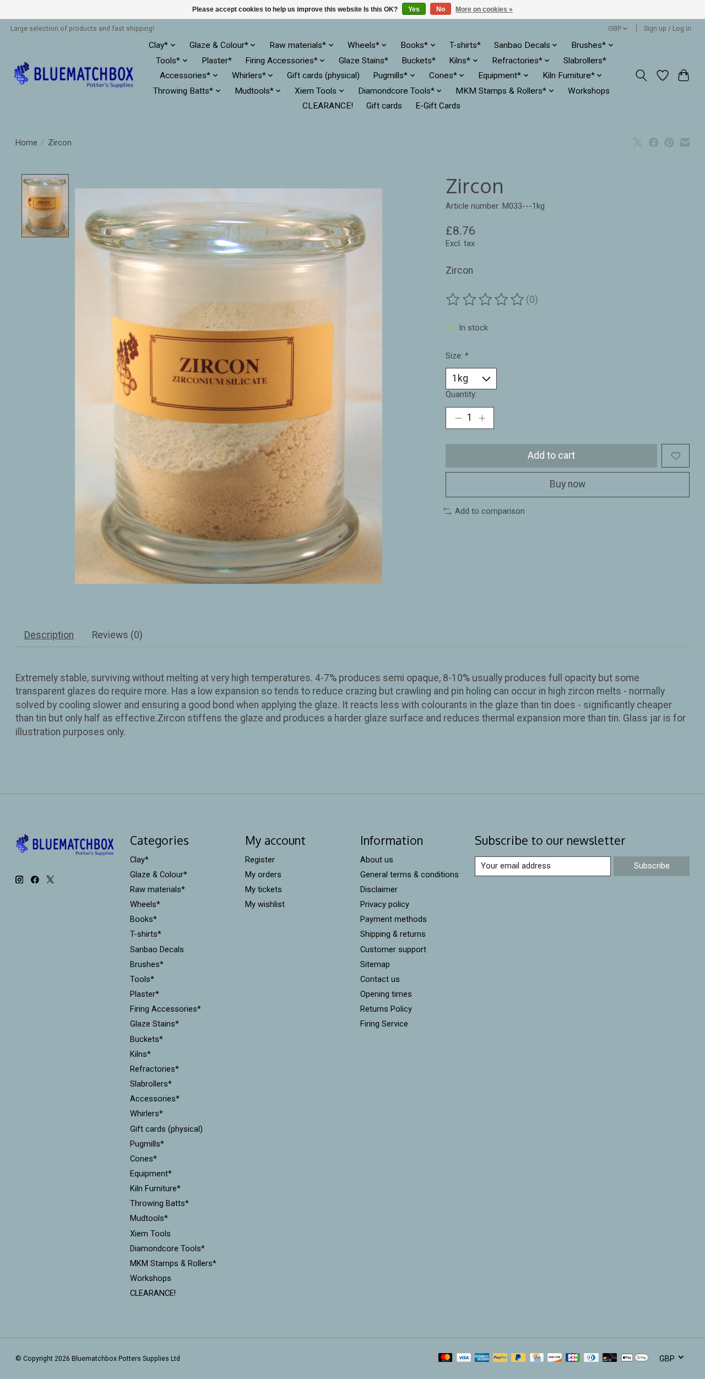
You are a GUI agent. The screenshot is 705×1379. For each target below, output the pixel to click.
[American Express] (482, 1358)
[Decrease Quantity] (458, 418)
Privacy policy (384, 904)
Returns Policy (386, 1009)
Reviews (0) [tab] (117, 634)
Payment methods (393, 919)
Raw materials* (157, 889)
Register (260, 860)
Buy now (567, 484)
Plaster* (217, 61)
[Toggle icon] (641, 75)
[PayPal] (500, 1358)
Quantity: (461, 394)
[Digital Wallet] (634, 1358)
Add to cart (551, 455)
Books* (143, 919)
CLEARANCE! (327, 106)
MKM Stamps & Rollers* (173, 1263)
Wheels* (145, 904)
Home (26, 143)
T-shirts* (465, 45)
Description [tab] (49, 634)
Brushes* (147, 964)
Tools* (142, 979)
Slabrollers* (584, 61)
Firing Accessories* (165, 1009)
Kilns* (140, 1054)
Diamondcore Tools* (167, 1248)
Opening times (386, 994)
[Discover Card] (554, 1358)
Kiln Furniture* (155, 1188)
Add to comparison (490, 511)
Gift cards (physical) (323, 75)
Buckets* (419, 61)
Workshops (589, 91)
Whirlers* (146, 1114)
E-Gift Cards (437, 106)
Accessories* (155, 1099)
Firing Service (384, 1024)
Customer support (393, 949)
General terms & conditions (409, 874)
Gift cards (384, 106)
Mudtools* (149, 1218)
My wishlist (265, 904)
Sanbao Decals (157, 949)
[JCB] (573, 1358)
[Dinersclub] (591, 1358)
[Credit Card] (537, 1358)
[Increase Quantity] (482, 418)
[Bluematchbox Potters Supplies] (74, 76)
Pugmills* (147, 1144)
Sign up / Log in (667, 28)
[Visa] (464, 1358)
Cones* (143, 1159)
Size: (457, 356)
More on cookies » (484, 9)
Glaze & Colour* (158, 874)
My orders (263, 874)
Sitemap (375, 964)
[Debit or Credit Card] (610, 1358)
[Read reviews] (486, 299)
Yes (414, 9)
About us (376, 860)
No (440, 9)
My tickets (263, 889)
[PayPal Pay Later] (518, 1358)
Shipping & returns (393, 934)
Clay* (139, 860)
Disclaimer (379, 889)
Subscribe (652, 866)
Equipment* (151, 1174)
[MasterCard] (445, 1358)
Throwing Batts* (159, 1203)
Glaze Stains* (363, 61)
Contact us (380, 979)
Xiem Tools (150, 1234)
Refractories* (154, 1069)
